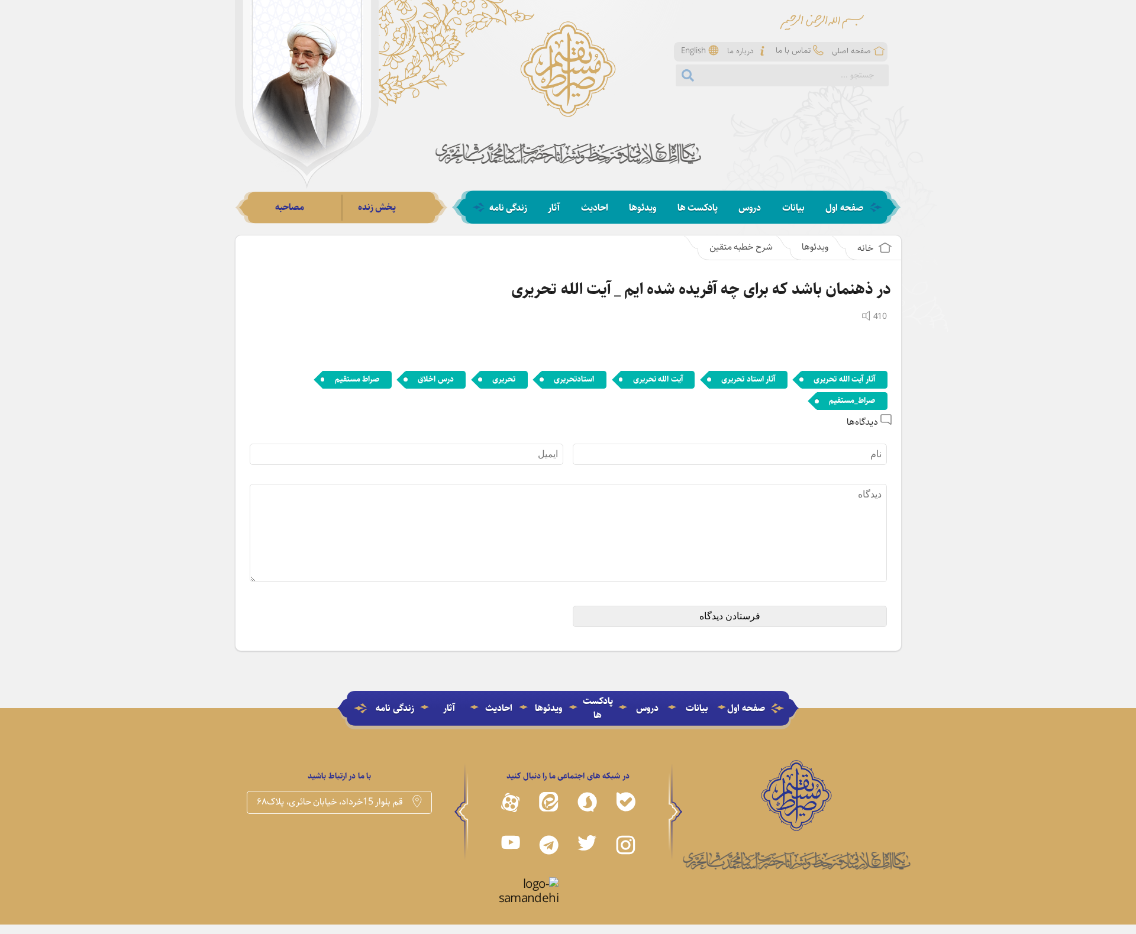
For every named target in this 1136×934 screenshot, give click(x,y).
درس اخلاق (436, 379)
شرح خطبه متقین (741, 247)
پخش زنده (377, 207)
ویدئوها (642, 208)
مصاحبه (289, 207)
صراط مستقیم (357, 379)
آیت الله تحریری (658, 379)
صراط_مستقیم (852, 400)
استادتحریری (574, 379)
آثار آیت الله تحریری (844, 379)
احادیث (594, 208)
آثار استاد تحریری (748, 379)
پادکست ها (697, 208)
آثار (554, 208)
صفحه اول (844, 208)
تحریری (503, 379)
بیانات (793, 208)
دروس (749, 208)
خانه (866, 248)
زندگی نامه (508, 208)
